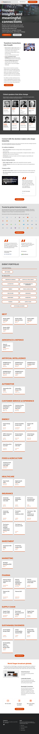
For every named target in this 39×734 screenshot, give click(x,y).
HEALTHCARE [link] (10, 293)
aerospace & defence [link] (10, 279)
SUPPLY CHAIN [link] (28, 301)
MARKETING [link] (28, 297)
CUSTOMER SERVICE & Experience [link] (28, 284)
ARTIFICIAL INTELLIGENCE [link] (28, 279)
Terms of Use (22, 725)
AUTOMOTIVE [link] (10, 283)
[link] (7, 320)
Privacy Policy (23, 728)
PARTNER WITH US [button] (19, 199)
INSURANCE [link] (28, 293)
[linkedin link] (3, 724)
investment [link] (10, 297)
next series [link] (7, 271)
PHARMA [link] (10, 301)
